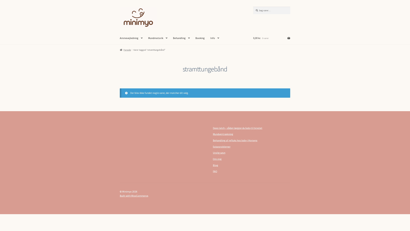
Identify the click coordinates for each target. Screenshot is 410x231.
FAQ (215, 171)
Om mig (217, 159)
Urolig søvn (219, 152)
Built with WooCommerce (134, 195)
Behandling (179, 38)
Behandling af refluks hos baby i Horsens (235, 140)
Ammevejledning (129, 38)
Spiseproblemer (221, 146)
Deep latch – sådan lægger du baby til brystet (237, 128)
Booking (200, 38)
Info (212, 38)
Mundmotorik (155, 38)
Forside (127, 49)
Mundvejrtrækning (223, 134)
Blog (215, 165)
